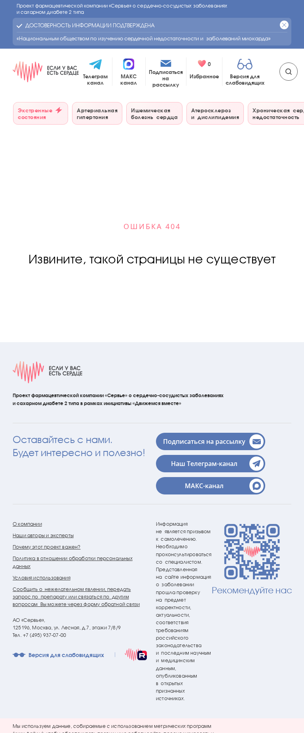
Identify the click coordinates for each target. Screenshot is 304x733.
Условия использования (41, 578)
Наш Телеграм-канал (204, 463)
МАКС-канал (204, 485)
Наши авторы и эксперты (43, 535)
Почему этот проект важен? (47, 547)
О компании (27, 524)
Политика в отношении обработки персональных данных (73, 562)
